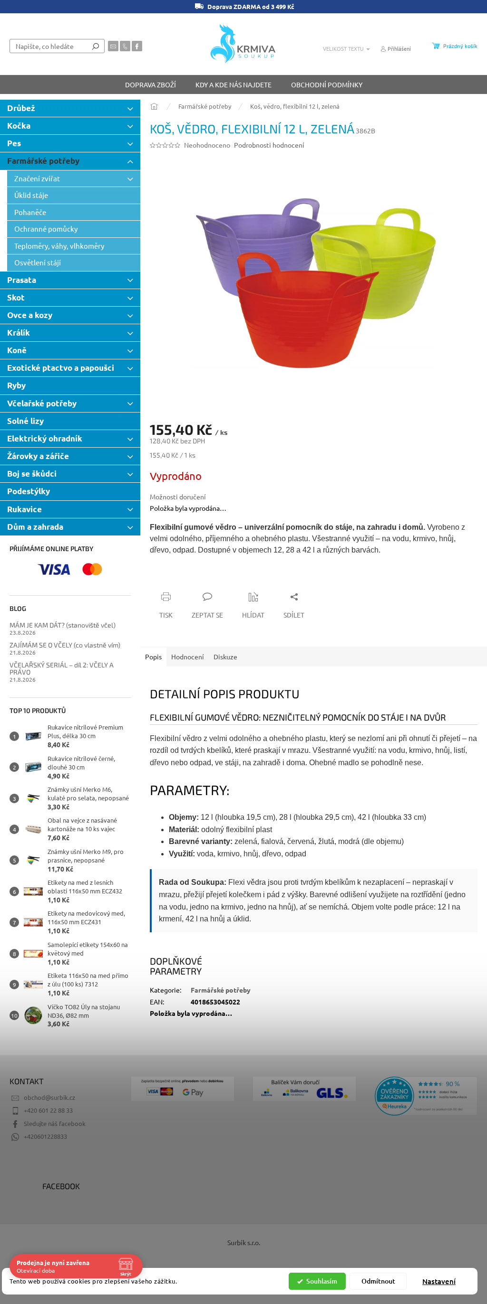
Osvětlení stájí (37, 262)
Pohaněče (30, 211)
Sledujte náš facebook (55, 1123)
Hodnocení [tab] (187, 656)
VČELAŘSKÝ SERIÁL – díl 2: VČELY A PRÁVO (62, 668)
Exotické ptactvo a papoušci (60, 368)
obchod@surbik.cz (49, 1097)
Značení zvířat (37, 178)
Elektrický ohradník (44, 438)
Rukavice (24, 509)
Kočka (18, 126)
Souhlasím (321, 1280)
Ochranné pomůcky (46, 228)
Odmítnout (378, 1280)
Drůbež (21, 108)
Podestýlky (28, 491)
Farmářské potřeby (43, 161)
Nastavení (439, 1281)
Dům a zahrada (35, 527)
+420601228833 (45, 1136)
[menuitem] (150, 84)
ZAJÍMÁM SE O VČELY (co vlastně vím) (65, 644)
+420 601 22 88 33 (48, 1110)
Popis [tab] (153, 656)
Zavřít (201, 578)
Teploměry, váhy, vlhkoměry (59, 245)
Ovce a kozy (29, 315)
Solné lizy (25, 421)
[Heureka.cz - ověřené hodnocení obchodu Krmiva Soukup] (426, 1096)
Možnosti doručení (178, 496)
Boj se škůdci (32, 473)
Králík (18, 333)
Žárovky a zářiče (38, 456)
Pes (14, 143)
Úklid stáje (31, 194)
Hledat (96, 46)
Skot (16, 297)
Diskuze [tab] (225, 656)
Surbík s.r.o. (243, 1242)
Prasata (21, 280)
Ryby (16, 385)
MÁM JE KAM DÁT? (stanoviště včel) (63, 625)
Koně (17, 350)
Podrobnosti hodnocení (269, 145)
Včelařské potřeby (42, 403)
